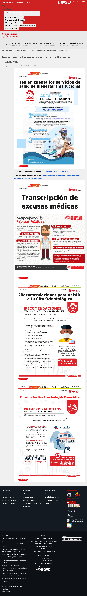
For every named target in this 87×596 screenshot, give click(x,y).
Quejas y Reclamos (29, 497)
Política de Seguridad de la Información (14, 573)
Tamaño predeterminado (14, 23)
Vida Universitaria (74, 5)
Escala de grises (11, 25)
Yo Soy (59, 5)
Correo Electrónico (29, 500)
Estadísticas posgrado (52, 500)
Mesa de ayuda (50, 491)
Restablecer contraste (27, 25)
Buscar (73, 2)
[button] (21, 6)
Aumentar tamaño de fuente (15, 20)
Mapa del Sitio (28, 491)
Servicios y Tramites (8, 497)
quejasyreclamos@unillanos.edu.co (43, 551)
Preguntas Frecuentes (9, 500)
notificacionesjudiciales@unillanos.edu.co (44, 541)
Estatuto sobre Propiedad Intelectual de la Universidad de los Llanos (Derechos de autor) (14, 578)
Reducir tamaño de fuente (14, 17)
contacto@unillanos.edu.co (43, 546)
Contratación (6, 491)
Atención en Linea (28, 494)
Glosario (48, 503)
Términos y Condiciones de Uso (11, 565)
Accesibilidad (6, 9)
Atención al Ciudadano (9, 503)
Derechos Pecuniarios (52, 494)
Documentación (6, 494)
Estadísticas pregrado (52, 497)
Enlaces (63, 5)
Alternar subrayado (12, 28)
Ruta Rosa (82, 5)
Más (68, 5)
